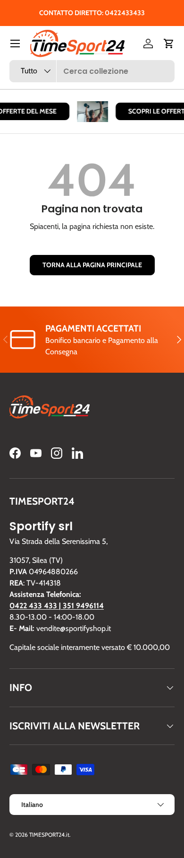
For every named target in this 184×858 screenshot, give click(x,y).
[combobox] (92, 71)
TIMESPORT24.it (49, 834)
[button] (169, 43)
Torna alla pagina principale (92, 265)
